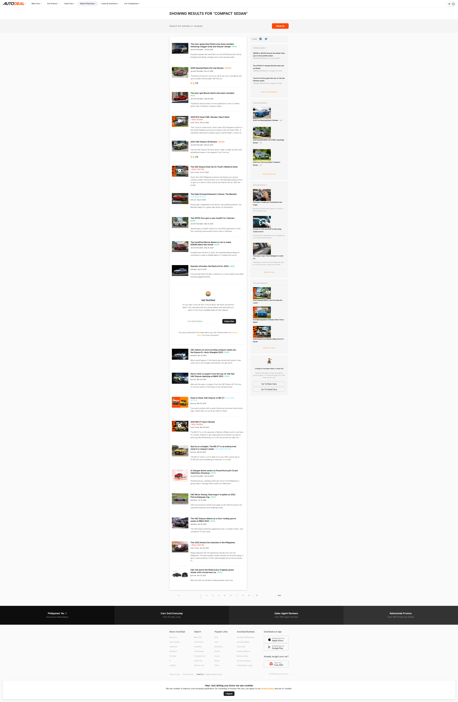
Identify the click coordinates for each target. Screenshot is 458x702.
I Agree (229, 693)
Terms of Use (174, 674)
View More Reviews (269, 174)
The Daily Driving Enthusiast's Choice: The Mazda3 (213, 194)
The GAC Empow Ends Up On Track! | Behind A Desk (214, 167)
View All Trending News (269, 92)
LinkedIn (172, 665)
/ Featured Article (222, 449)
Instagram (173, 651)
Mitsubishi (218, 647)
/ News (234, 47)
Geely (217, 665)
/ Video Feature (197, 169)
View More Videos (269, 348)
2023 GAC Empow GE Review (203, 142)
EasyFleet (198, 647)
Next (279, 595)
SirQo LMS (241, 647)
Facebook (173, 647)
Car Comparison (131, 3)
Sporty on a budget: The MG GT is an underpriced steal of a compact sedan (213, 447)
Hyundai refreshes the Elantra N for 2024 (209, 266)
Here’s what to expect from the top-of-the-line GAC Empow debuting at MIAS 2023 (212, 375)
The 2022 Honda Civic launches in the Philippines (212, 542)
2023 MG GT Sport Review (202, 422)
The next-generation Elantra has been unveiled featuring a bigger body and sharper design (212, 45)
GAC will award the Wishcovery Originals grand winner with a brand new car (212, 571)
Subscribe (229, 321)
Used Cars (69, 3)
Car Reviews (199, 651)
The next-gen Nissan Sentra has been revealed (212, 93)
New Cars (36, 3)
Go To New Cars (269, 384)
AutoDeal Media (243, 642)
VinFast (217, 651)
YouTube (172, 656)
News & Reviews (87, 3)
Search (280, 26)
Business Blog (242, 656)
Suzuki (217, 656)
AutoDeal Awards (243, 661)
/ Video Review (196, 120)
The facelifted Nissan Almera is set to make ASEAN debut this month (210, 243)
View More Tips (269, 272)
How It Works (174, 642)
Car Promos (52, 3)
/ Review (227, 68)
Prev (178, 595)
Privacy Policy (188, 674)
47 (257, 595)
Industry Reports (243, 651)
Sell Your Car (199, 665)
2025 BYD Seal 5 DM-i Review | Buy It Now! (209, 117)
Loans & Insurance (109, 3)
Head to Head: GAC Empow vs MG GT (207, 398)
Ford (216, 642)
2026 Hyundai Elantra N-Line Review (207, 68)
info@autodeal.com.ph (213, 674)
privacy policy (267, 688)
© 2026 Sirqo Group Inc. (279, 674)
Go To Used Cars (269, 389)
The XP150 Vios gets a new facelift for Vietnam (212, 218)
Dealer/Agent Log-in (245, 665)
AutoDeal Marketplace (245, 637)
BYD (216, 637)
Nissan (217, 661)
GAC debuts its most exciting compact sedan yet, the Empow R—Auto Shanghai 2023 (213, 351)
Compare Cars (199, 656)
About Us (173, 637)
